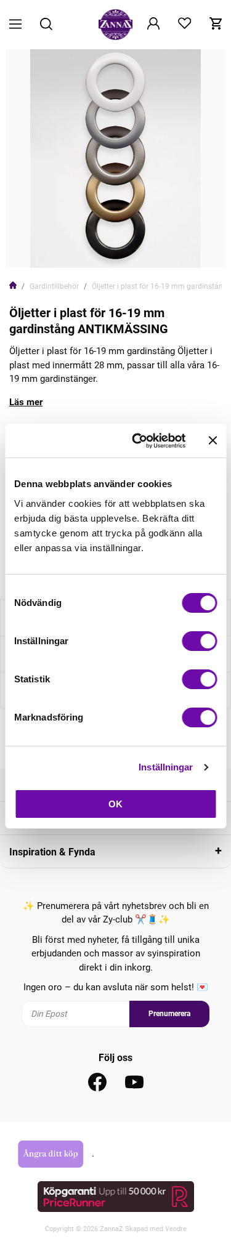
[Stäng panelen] (212, 440)
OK (115, 804)
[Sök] (46, 25)
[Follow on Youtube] (134, 1082)
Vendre (176, 1229)
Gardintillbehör (54, 286)
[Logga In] (153, 24)
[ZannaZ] (116, 24)
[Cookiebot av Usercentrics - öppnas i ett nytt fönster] (137, 441)
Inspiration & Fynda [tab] (52, 852)
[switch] (199, 641)
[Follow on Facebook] (97, 1082)
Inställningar (166, 767)
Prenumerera (169, 1013)
